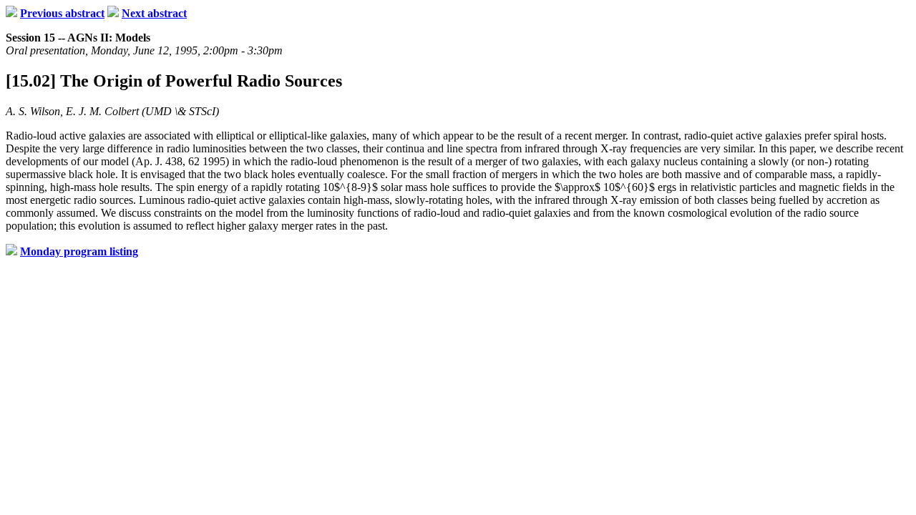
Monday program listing (79, 251)
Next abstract (154, 13)
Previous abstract (62, 13)
